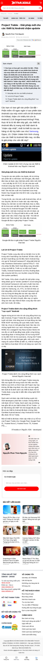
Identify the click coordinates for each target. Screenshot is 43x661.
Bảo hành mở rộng (28, 618)
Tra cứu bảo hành (28, 602)
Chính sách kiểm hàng (29, 634)
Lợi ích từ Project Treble (14, 96)
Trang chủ (3, 13)
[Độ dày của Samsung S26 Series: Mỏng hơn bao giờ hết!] (31, 509)
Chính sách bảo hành (29, 629)
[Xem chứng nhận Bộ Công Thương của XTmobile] (7, 627)
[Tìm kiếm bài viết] (40, 8)
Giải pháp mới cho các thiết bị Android (18, 93)
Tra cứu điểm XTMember (30, 605)
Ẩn (38, 63)
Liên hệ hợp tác (27, 580)
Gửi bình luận (21, 488)
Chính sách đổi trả (28, 626)
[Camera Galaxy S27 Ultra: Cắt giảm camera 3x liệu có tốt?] (31, 530)
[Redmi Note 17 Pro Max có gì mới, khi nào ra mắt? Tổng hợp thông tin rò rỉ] (31, 551)
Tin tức (10, 13)
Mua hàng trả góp (28, 594)
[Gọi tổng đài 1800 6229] (2, 3)
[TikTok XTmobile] (10, 616)
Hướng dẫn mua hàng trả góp (31, 608)
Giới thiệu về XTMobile (29, 577)
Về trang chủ (26, 586)
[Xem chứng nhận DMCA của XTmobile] (15, 627)
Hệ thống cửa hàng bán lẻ (30, 583)
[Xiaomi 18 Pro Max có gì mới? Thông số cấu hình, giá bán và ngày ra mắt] (11, 509)
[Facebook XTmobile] (3, 616)
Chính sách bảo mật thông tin (31, 632)
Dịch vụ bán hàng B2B (29, 610)
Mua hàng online (27, 596)
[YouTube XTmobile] (6, 616)
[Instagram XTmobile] (14, 616)
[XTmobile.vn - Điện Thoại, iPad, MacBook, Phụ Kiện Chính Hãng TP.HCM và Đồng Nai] (21, 2)
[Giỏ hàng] (41, 3)
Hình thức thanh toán (28, 599)
